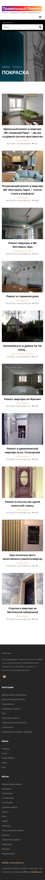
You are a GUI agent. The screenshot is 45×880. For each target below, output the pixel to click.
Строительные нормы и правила (17, 731)
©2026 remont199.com (13, 862)
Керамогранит (8, 853)
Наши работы (22, 140)
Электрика (7, 844)
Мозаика (6, 849)
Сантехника (7, 727)
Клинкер (6, 835)
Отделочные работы (22, 250)
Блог (4, 767)
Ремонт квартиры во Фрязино (22, 399)
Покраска (6, 825)
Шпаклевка (7, 793)
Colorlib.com (36, 872)
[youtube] (4, 676)
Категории (7, 687)
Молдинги (6, 788)
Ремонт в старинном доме (22, 296)
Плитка (5, 812)
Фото (4, 816)
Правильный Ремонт (21, 8)
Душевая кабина (9, 807)
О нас (4, 753)
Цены (4, 762)
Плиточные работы (11, 718)
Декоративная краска (12, 784)
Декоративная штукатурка (14, 694)
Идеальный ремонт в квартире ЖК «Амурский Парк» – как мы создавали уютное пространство (22, 132)
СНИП (5, 821)
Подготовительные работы (14, 722)
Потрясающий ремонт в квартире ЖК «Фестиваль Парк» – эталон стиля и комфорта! (22, 189)
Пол (4, 713)
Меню (9, 22)
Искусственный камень (12, 830)
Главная (6, 66)
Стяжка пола (8, 798)
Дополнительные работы (22, 353)
